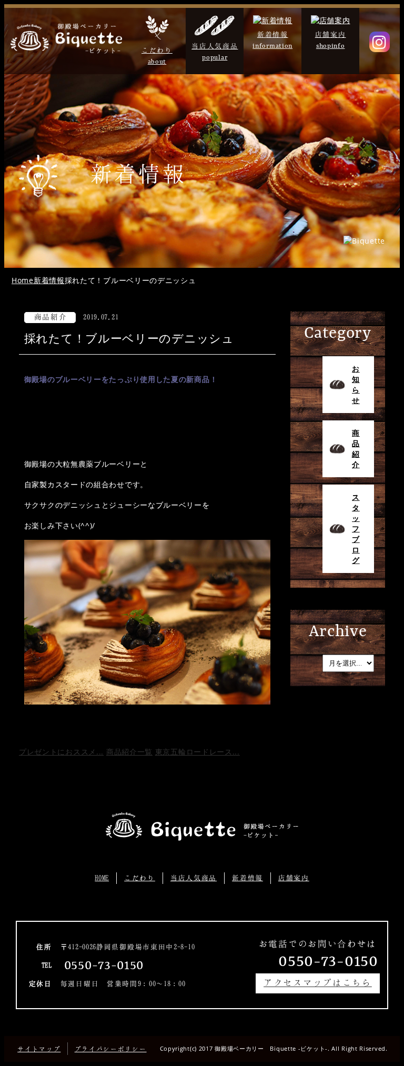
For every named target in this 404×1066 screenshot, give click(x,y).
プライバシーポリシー (111, 1048)
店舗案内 (293, 877)
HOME (102, 877)
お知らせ (356, 384)
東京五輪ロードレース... (197, 752)
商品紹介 (356, 448)
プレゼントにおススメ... (61, 752)
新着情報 (247, 877)
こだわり (139, 877)
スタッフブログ (356, 528)
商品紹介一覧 (129, 752)
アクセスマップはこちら (318, 982)
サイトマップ (38, 1048)
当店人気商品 (193, 877)
